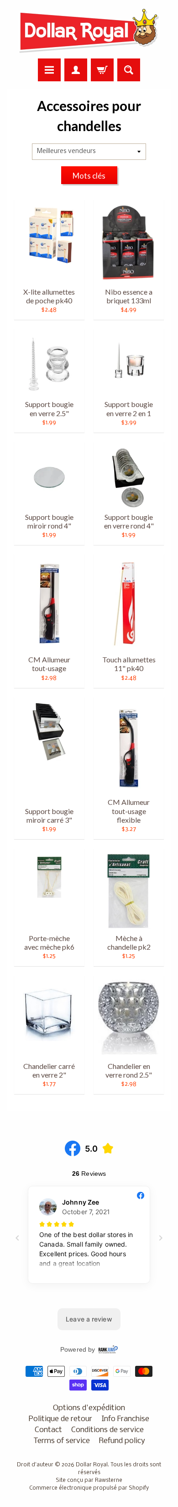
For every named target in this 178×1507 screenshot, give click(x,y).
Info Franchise (125, 1419)
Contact (48, 1430)
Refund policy (122, 1441)
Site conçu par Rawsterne (89, 1480)
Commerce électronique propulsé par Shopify (89, 1488)
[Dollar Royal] (89, 30)
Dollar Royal (92, 1465)
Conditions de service (107, 1430)
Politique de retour (60, 1419)
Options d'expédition (89, 1408)
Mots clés (89, 175)
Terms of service (61, 1441)
